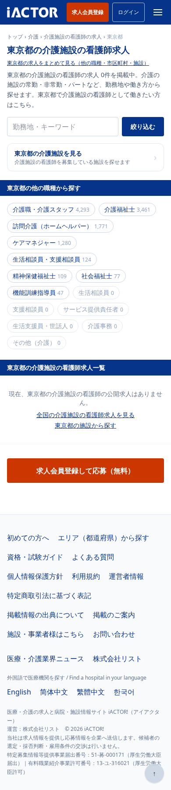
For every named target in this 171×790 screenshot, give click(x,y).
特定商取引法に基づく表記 (49, 595)
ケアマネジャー (42, 242)
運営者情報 (126, 576)
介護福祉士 (127, 209)
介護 (33, 36)
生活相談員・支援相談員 (52, 259)
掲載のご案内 (114, 615)
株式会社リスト (117, 658)
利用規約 (86, 576)
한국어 (124, 692)
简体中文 (54, 692)
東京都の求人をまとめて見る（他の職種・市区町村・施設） (78, 63)
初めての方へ (28, 537)
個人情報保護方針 (35, 576)
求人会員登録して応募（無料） (85, 470)
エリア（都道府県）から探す (103, 537)
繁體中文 (91, 692)
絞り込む (143, 126)
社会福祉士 (101, 276)
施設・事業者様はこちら (45, 634)
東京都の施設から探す (85, 425)
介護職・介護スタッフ (51, 209)
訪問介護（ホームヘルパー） (60, 226)
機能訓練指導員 (38, 292)
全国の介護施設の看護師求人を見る (85, 415)
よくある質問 (93, 557)
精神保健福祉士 (40, 276)
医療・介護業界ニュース (45, 658)
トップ (15, 36)
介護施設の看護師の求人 (73, 36)
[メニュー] (157, 12)
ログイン (128, 12)
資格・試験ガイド (35, 557)
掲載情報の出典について (45, 615)
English (19, 692)
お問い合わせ (114, 634)
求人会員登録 (87, 12)
